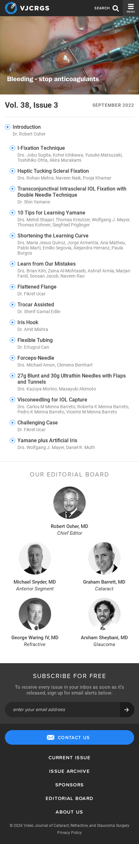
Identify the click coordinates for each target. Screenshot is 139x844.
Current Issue (69, 757)
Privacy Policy (69, 832)
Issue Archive (69, 771)
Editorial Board (70, 798)
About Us (69, 812)
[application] (69, 55)
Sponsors (69, 784)
